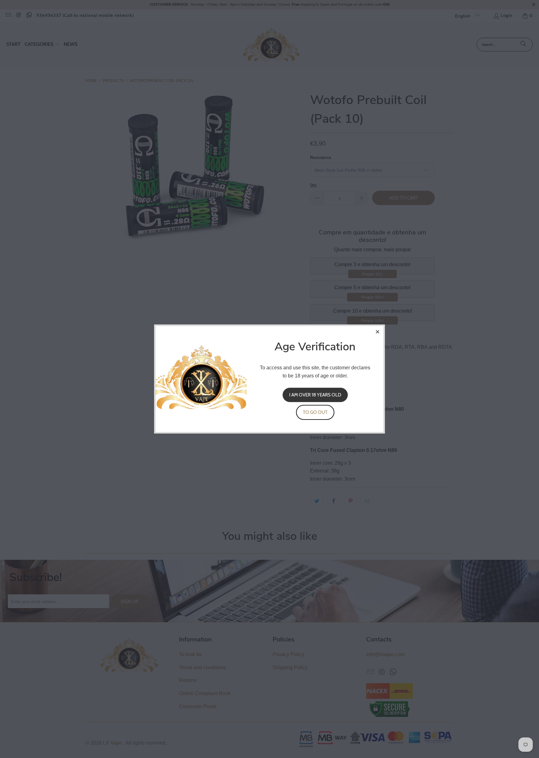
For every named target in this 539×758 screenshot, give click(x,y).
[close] (377, 331)
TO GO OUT (315, 412)
